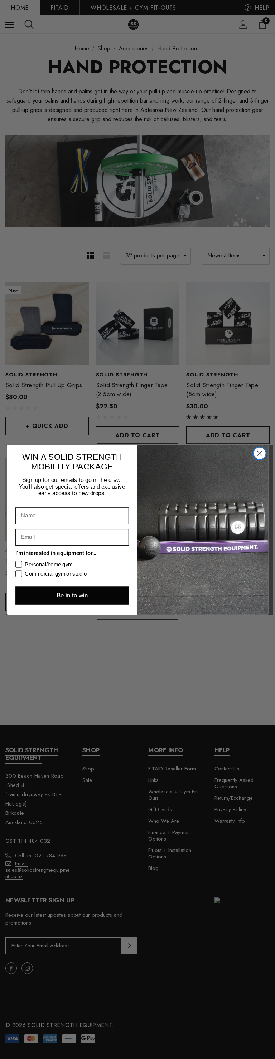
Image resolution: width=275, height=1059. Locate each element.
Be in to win (72, 595)
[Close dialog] (260, 453)
